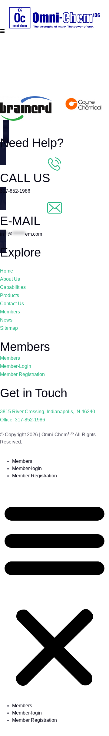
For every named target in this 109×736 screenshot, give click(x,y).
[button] (54, 593)
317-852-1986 (15, 191)
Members (22, 461)
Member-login (27, 468)
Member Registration (34, 475)
